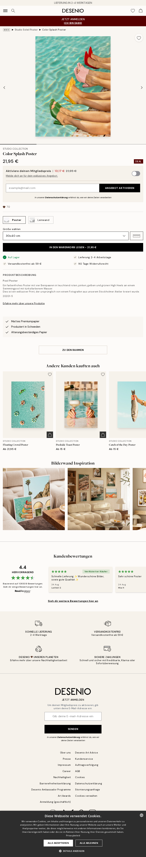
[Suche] (13, 10)
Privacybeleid (73, 835)
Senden (73, 729)
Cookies (80, 777)
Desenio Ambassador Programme (51, 789)
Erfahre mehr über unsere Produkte (24, 303)
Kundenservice (84, 758)
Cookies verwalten (86, 795)
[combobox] (141, 815)
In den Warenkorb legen (73, 247)
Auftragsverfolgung (86, 764)
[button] (136, 236)
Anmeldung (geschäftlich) (55, 801)
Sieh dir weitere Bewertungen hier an (73, 601)
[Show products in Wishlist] (133, 10)
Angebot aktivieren (119, 188)
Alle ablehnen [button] (89, 843)
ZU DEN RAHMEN (73, 350)
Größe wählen (12, 229)
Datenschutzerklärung (56, 197)
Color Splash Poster (54, 29)
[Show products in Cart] (141, 10)
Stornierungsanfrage (87, 789)
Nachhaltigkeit (62, 777)
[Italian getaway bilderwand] (99, 499)
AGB (77, 771)
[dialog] (73, 834)
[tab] (18, 143)
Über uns (65, 752)
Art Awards (64, 795)
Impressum (64, 764)
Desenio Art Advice (86, 752)
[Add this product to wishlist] (139, 37)
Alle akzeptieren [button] (58, 843)
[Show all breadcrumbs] (6, 30)
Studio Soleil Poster (26, 29)
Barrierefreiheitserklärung (55, 783)
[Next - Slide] (142, 87)
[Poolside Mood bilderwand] (34, 499)
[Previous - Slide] (4, 87)
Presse (67, 758)
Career (66, 771)
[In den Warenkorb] (50, 435)
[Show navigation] (5, 10)
